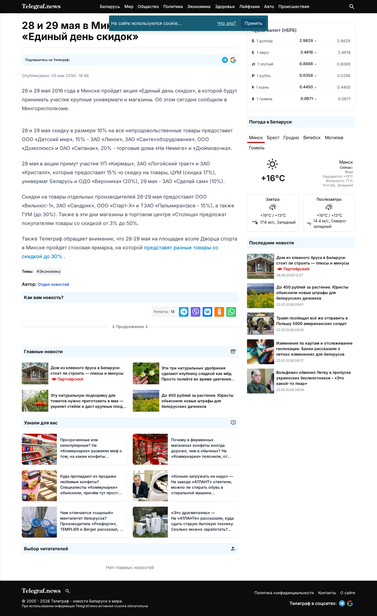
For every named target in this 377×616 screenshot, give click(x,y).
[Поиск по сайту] (352, 6)
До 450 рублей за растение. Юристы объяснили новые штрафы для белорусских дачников (197, 401)
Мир (128, 6)
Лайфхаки (249, 6)
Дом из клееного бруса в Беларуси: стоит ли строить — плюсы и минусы (87, 373)
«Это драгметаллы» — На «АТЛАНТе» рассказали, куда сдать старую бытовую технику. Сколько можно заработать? (202, 523)
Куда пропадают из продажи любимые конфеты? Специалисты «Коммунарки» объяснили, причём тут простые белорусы (91, 487)
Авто (269, 6)
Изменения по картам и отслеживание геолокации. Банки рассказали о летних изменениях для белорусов (314, 348)
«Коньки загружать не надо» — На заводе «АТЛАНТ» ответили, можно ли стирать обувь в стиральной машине (202, 487)
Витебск (312, 137)
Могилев (334, 137)
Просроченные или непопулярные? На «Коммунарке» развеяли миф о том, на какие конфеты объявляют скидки (91, 450)
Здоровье (225, 6)
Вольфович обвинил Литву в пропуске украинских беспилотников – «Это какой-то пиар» (313, 378)
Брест (273, 137)
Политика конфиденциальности (284, 592)
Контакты (327, 592)
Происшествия (293, 6)
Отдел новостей (53, 284)
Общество (148, 6)
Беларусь (110, 6)
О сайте (347, 592)
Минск (256, 137)
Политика (173, 6)
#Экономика (48, 271)
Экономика (199, 6)
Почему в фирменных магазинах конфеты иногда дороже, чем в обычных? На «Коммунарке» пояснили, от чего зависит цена (200, 450)
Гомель (257, 147)
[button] (226, 60)
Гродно (291, 137)
